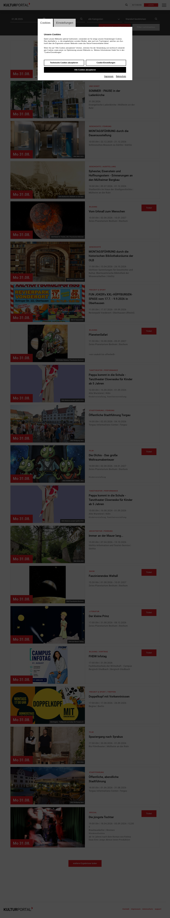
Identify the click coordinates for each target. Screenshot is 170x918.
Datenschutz (121, 76)
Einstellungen (64, 22)
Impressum (108, 76)
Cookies (45, 22)
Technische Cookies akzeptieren (64, 63)
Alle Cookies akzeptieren (85, 70)
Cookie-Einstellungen (106, 63)
